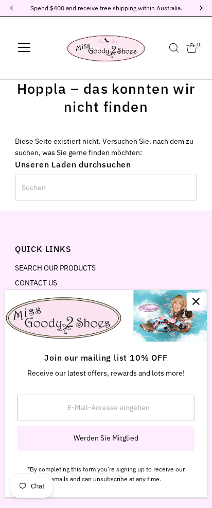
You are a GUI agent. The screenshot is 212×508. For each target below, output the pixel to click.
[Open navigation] (24, 48)
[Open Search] (174, 48)
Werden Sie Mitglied (106, 438)
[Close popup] (196, 302)
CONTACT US (36, 282)
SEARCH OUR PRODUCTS (55, 268)
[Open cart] (191, 48)
